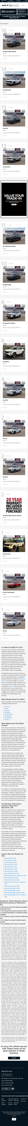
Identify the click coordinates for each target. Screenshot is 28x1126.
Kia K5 (6, 708)
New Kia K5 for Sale (10, 860)
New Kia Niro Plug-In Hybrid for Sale (15, 875)
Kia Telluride (8, 718)
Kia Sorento (8, 716)
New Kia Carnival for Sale (12, 886)
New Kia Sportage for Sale (12, 890)
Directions (23, 1101)
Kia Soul (7, 710)
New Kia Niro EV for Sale (12, 873)
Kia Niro (7, 720)
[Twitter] (9, 1088)
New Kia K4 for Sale (10, 858)
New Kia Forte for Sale (11, 871)
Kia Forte (7, 707)
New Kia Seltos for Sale (11, 878)
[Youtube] (12, 1088)
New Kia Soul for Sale (11, 869)
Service (11, 1096)
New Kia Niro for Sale (11, 867)
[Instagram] (6, 1088)
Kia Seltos (7, 712)
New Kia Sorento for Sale (12, 880)
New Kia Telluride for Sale (12, 888)
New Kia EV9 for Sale (11, 865)
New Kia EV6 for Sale (11, 862)
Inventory (4, 1096)
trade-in (11, 686)
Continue (14, 1058)
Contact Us (7, 1075)
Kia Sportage (8, 714)
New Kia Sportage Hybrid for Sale (14, 892)
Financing (17, 1096)
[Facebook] (3, 1088)
